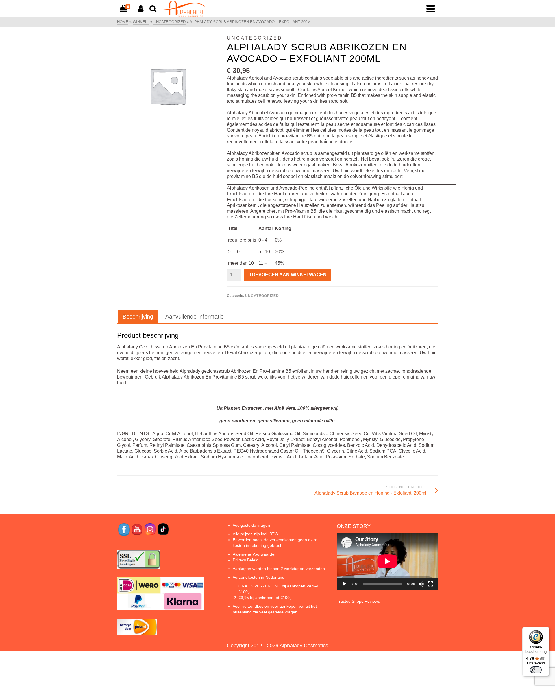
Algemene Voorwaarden (255, 554)
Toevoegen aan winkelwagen (288, 274)
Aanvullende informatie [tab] (194, 316)
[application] (387, 561)
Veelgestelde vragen (251, 525)
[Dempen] (421, 584)
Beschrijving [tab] (138, 316)
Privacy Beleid (245, 560)
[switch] (536, 669)
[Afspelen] (344, 584)
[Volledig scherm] (430, 584)
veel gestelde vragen (278, 612)
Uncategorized (262, 296)
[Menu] (545, 630)
